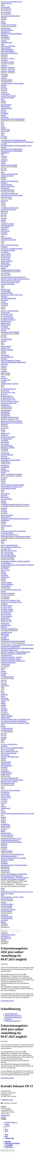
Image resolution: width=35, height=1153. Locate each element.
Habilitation (4, 863)
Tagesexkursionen (6, 655)
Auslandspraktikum (7, 918)
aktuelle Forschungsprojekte (9, 193)
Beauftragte (4, 35)
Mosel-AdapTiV (6, 517)
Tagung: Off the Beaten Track (10, 282)
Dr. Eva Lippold (6, 254)
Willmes (3, 703)
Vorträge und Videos (7, 176)
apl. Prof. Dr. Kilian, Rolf (8, 403)
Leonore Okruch (6, 797)
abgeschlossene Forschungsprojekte (12, 195)
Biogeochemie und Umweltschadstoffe (13, 119)
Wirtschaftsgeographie (7, 783)
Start (2, 122)
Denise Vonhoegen (6, 261)
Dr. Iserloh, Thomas (7, 611)
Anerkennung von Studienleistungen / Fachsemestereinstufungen (12, 855)
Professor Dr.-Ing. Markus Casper (11, 602)
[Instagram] (10, 1151)
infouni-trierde (5, 1115)
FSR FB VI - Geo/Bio (7, 58)
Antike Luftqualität (6, 716)
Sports (7, 1129)
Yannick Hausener (6, 616)
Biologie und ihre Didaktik (9, 165)
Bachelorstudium (6, 105)
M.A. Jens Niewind (7, 552)
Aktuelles (4, 17)
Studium (3, 101)
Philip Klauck (5, 263)
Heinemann (4, 694)
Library (7, 1124)
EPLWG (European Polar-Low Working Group (15, 719)
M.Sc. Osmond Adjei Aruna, (9, 751)
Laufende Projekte (6, 632)
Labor (2, 236)
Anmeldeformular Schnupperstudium (12, 83)
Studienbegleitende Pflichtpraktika (11, 842)
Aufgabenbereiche (6, 42)
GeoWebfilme (5, 639)
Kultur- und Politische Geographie (11, 474)
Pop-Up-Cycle (5, 570)
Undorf (3, 701)
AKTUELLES (5, 328)
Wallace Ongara (6, 256)
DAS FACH (5, 428)
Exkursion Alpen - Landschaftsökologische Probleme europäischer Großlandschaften (17, 645)
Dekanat (3, 23)
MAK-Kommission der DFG (10, 778)
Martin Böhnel (5, 494)
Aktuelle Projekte (6, 238)
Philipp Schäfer (5, 323)
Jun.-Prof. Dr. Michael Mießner (10, 790)
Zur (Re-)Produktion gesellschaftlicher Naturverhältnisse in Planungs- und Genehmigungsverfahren (12, 486)
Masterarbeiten (5, 231)
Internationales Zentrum (8, 909)
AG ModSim (5, 636)
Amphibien (4, 160)
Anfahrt (3, 163)
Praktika (3, 115)
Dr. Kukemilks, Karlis (7, 398)
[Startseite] (11, 1)
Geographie (4, 74)
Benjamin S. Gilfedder (8, 447)
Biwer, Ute (4, 394)
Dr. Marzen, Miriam (7, 609)
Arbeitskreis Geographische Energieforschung (15, 518)
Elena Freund (5, 497)
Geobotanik (4, 303)
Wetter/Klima (5, 685)
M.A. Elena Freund (7, 533)
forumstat (4, 637)
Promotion (4, 861)
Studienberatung (6, 625)
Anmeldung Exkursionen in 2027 (11, 838)
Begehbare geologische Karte (10, 417)
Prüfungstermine (6, 762)
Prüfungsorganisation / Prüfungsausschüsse (14, 865)
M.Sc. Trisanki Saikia (7, 554)
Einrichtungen (5, 188)
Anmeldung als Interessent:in (10, 208)
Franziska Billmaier (7, 446)
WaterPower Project (7, 515)
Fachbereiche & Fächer (8, 934)
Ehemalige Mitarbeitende (8, 298)
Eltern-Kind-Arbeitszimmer (9, 53)
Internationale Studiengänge (13, 1017)
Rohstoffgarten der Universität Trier (12, 423)
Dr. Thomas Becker (7, 316)
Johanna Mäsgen (6, 346)
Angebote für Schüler (7, 62)
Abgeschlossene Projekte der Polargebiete (13, 721)
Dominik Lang (5, 348)
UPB (2, 154)
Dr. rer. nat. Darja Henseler (9, 744)
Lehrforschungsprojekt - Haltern (11, 659)
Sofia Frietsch (5, 442)
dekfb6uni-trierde (7, 1100)
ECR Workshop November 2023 (11, 590)
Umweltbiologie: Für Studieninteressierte (13, 140)
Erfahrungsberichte (6, 916)
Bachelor (3, 829)
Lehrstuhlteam (5, 597)
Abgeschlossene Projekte (8, 240)
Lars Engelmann (6, 613)
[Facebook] (2, 1151)
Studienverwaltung (6, 851)
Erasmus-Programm (7, 899)
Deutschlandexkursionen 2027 (10, 840)
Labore (3, 376)
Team (2, 44)
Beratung (3, 112)
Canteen (7, 1126)
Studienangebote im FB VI (13, 1015)
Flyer (2, 895)
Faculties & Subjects (11, 1122)
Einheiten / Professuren (8, 67)
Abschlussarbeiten (6, 108)
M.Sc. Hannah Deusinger (8, 753)
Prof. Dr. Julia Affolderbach (9, 545)
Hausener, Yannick (6, 396)
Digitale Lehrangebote (7, 186)
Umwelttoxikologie (7, 728)
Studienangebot (5, 764)
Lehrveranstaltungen (7, 225)
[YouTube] (7, 1151)
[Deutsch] (4, 924)
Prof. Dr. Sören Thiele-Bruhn (10, 245)
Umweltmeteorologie (7, 677)
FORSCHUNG (5, 325)
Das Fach (4, 168)
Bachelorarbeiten (6, 410)
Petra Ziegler (5, 266)
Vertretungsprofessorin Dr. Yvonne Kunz (13, 531)
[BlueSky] (5, 1151)
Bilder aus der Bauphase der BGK (11, 421)
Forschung (4, 89)
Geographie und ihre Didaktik (10, 332)
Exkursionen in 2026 (7, 1000)
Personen (3, 87)
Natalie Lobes (5, 755)
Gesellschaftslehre (6, 339)
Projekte (3, 469)
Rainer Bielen (5, 618)
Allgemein (4, 65)
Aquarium (4, 156)
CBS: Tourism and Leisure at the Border (13, 277)
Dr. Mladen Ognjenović (8, 319)
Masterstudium (5, 106)
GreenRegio (4, 575)
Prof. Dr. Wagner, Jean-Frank (10, 401)
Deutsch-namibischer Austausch (10, 360)
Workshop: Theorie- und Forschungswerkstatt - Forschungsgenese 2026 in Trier (15, 279)
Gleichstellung (5, 37)
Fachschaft (4, 55)
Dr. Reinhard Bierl (6, 439)
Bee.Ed (3, 202)
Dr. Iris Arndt (5, 391)
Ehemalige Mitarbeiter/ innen (10, 757)
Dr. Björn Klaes (5, 257)
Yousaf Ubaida (5, 259)
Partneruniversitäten (7, 904)
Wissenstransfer (5, 808)
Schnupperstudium (6, 80)
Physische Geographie (7, 593)
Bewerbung (4, 915)
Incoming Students (6, 906)
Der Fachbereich (6, 9)
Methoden (4, 627)
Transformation (5, 94)
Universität (4, 933)
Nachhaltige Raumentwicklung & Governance (15, 504)
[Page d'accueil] (6, 3)
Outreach (3, 85)
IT (5, 1128)
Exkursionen (5, 117)
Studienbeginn (5, 824)
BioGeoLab (4, 200)
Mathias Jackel (5, 433)
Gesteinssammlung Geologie (9, 383)
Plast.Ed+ (4, 574)
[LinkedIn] (13, 1151)
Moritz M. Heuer (6, 614)
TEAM (3, 307)
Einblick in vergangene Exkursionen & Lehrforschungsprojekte (13, 661)
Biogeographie (5, 129)
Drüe (2, 691)
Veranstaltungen (6, 586)
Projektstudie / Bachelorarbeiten (10, 460)
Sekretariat (4, 247)
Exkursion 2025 (6, 380)
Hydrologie (4, 424)
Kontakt (3, 161)
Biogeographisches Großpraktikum (11, 151)
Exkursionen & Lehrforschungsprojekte (13, 641)
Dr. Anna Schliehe (6, 499)
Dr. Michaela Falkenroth (8, 389)
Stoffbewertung (5, 774)
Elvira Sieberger (6, 264)
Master (3, 831)
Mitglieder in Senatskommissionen (11, 33)
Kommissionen (5, 32)
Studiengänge (5, 227)
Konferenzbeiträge (6, 773)
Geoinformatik (5, 664)
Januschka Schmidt (7, 293)
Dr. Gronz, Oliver (6, 607)
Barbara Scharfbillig (7, 350)
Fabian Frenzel (5, 289)
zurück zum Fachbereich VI (9, 534)
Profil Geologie (5, 373)
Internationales (5, 867)
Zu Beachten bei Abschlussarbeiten (11, 149)
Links (2, 725)
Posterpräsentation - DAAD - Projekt (12, 897)
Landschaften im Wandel (8, 96)
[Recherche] (19, 931)
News (2, 124)
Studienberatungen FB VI (13, 1021)
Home (3, 133)
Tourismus (4, 92)
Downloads (4, 920)
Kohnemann (4, 698)
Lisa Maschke (5, 794)
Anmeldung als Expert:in (8, 209)
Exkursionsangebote (7, 835)
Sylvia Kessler (5, 312)
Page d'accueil (5, 7)
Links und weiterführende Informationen (13, 362)
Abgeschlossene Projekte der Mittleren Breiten (15, 723)
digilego (3, 572)
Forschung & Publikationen (9, 629)
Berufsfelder (4, 113)
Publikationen (5, 152)
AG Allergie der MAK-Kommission (12, 780)
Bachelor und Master (7, 860)
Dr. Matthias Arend (7, 314)
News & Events (5, 273)
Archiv (3, 21)
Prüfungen (4, 183)
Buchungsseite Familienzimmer (10, 16)
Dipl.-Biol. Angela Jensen (9, 550)
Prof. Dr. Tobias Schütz (8, 437)
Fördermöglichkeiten (7, 49)
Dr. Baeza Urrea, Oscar (8, 392)
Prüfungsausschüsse (7, 30)
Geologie (3, 367)
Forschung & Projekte (7, 190)
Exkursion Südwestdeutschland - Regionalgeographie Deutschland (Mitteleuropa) (17, 649)
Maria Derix (4, 300)
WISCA (3, 483)
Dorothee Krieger (6, 321)
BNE (2, 99)
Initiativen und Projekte (8, 46)
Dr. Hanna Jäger (6, 549)
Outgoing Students (6, 911)
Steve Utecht (5, 444)
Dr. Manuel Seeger (6, 606)
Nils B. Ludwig (5, 796)
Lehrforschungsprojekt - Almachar (11, 657)
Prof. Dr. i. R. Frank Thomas (9, 311)
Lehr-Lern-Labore (6, 197)
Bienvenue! (4, 211)
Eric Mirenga (5, 252)
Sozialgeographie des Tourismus (11, 270)
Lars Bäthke (4, 440)
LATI (2, 804)
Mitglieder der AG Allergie (9, 781)
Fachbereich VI (5, 936)
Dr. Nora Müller (6, 291)
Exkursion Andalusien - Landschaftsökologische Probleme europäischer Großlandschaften (15, 652)
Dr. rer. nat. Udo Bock (7, 749)
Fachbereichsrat (5, 28)
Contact (3, 1117)
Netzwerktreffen (6, 48)
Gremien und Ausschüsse (8, 25)
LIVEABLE (5, 568)
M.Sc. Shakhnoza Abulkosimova (11, 547)
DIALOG (4, 803)
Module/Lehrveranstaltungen (9, 181)
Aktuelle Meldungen (11, 1014)
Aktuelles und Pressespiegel (9, 174)
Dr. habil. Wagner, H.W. (8, 399)
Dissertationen (5, 412)
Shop (6, 1131)
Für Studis (4, 136)
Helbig (3, 696)
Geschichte (4, 60)
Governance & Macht (7, 97)
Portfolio (3, 110)
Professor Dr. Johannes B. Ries (10, 600)
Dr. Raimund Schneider (8, 250)
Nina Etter (4, 495)
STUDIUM (4, 327)
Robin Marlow (5, 792)
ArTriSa (3, 204)
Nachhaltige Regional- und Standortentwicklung (15, 536)
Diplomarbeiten (5, 415)
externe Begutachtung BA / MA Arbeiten (13, 858)
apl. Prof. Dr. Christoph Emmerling (11, 248)
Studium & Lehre (6, 620)
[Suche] (1, 929)
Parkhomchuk (5, 700)
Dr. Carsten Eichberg (7, 318)
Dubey (3, 693)
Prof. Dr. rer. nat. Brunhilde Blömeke (12, 748)
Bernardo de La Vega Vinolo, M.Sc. (12, 295)
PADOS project (5, 717)
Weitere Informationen (7, 51)
